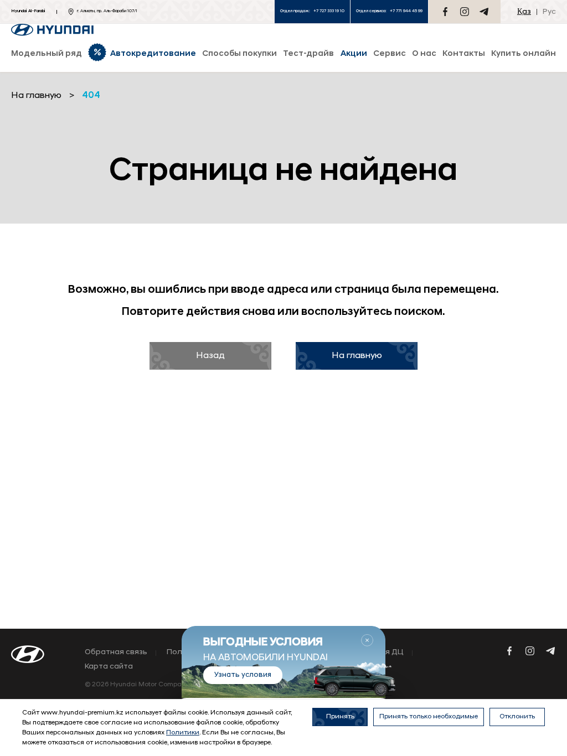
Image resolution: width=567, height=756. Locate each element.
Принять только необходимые (428, 716)
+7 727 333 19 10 (328, 11)
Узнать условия (242, 675)
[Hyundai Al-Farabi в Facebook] (445, 11)
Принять (340, 716)
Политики (182, 732)
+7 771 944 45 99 (406, 11)
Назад (210, 355)
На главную (357, 355)
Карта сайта (109, 667)
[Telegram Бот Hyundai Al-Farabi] (483, 11)
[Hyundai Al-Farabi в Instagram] (464, 11)
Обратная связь (116, 652)
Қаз (524, 12)
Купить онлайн (523, 54)
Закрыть (367, 640)
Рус (549, 12)
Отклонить (517, 716)
